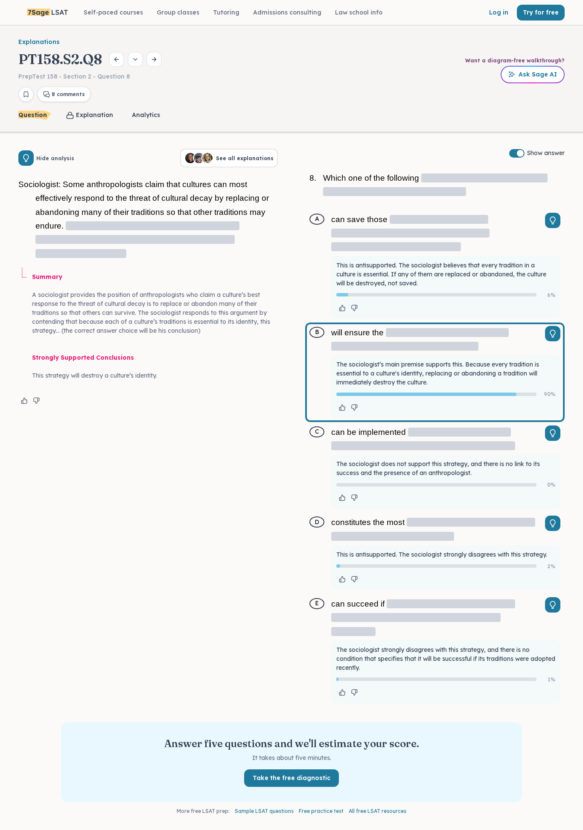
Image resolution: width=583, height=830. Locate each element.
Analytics (146, 115)
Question (32, 115)
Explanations (39, 42)
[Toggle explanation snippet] (552, 220)
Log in (498, 12)
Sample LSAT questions (264, 811)
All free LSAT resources (377, 811)
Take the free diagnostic (291, 778)
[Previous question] (116, 59)
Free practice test (321, 811)
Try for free (541, 12)
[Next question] (154, 59)
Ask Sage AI (538, 74)
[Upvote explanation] (24, 401)
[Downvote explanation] (36, 401)
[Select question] (135, 59)
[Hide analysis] (26, 158)
